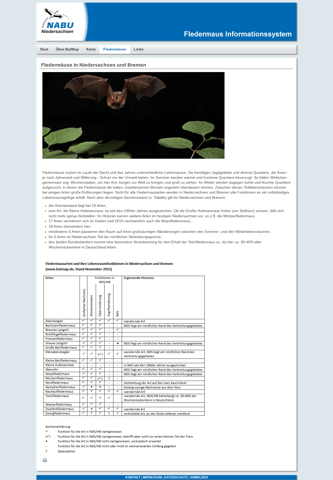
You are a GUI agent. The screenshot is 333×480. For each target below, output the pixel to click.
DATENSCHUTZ (176, 477)
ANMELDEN (199, 477)
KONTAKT (132, 477)
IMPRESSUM (152, 477)
